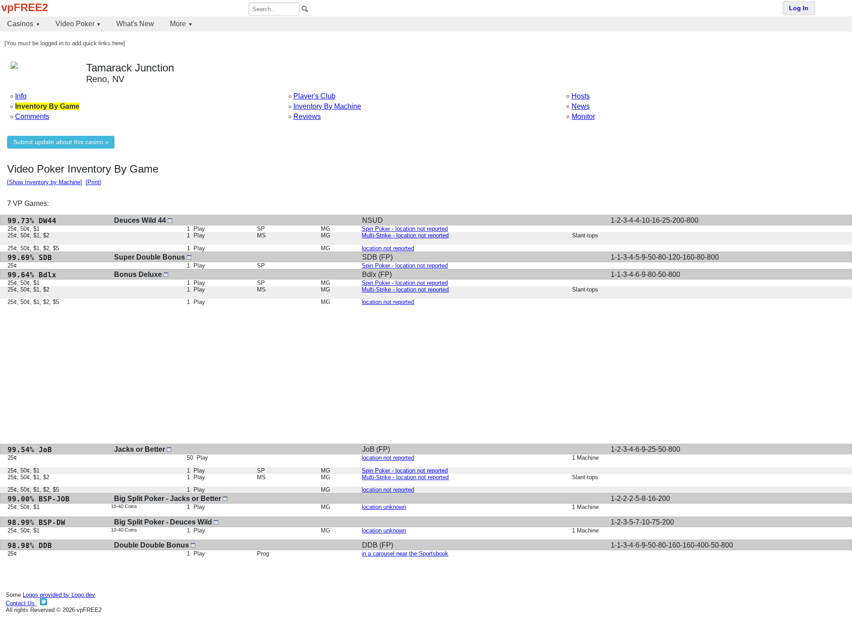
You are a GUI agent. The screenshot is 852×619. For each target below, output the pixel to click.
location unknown (384, 507)
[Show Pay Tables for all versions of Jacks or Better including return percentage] (169, 449)
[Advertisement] (273, 374)
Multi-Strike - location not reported (405, 235)
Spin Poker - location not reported (405, 228)
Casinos (20, 24)
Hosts (581, 96)
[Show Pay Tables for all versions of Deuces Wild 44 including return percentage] (170, 220)
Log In (799, 8)
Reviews (307, 116)
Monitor (583, 116)
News (581, 106)
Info (21, 96)
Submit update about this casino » (61, 142)
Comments (32, 116)
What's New (135, 24)
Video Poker (75, 24)
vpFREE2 (24, 7)
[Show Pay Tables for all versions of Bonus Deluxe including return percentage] (166, 274)
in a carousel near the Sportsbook (405, 553)
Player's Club (314, 96)
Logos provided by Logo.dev (59, 594)
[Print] (93, 182)
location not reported (388, 248)
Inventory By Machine (327, 106)
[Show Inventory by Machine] (44, 182)
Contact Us (21, 603)
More (178, 24)
